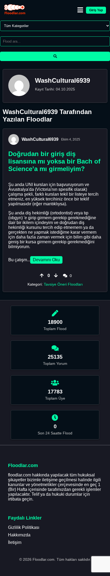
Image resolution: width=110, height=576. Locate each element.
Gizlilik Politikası (23, 527)
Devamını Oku (46, 259)
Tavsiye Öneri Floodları (63, 284)
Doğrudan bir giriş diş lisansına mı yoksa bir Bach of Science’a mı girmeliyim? (54, 161)
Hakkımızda (19, 535)
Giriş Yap (96, 10)
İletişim (14, 542)
